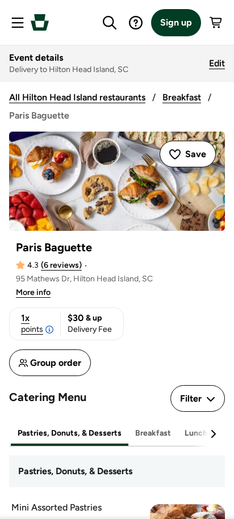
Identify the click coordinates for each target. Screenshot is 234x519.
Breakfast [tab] (153, 433)
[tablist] (117, 433)
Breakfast (181, 97)
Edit (217, 63)
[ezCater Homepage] (40, 22)
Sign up (176, 22)
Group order (55, 362)
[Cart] (216, 22)
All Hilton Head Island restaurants (77, 97)
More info (33, 292)
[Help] (136, 22)
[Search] (109, 22)
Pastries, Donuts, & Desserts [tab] (70, 433)
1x (32, 323)
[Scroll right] (213, 434)
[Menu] (17, 22)
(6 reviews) (61, 265)
